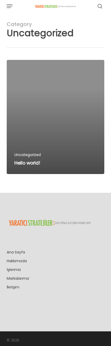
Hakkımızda (17, 260)
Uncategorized (27, 154)
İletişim (13, 287)
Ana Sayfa (16, 252)
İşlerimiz (14, 269)
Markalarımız (18, 278)
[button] (9, 6)
